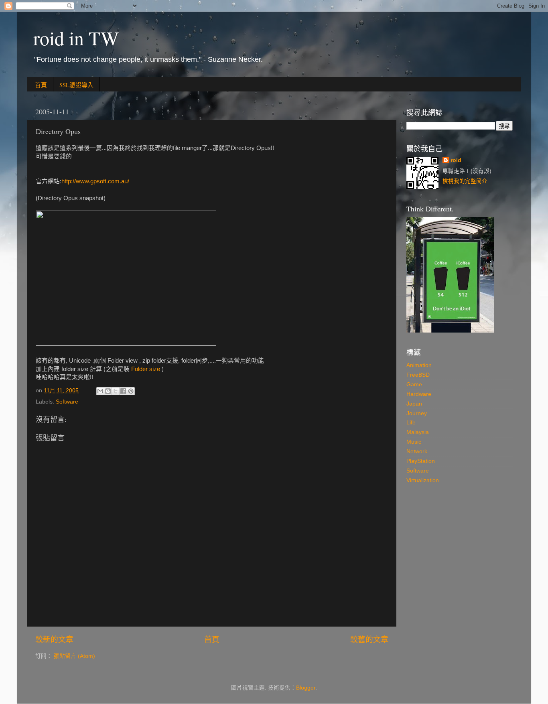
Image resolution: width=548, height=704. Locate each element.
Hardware (418, 394)
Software (67, 402)
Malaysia (417, 432)
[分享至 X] (116, 391)
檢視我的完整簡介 (464, 181)
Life (411, 423)
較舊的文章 (369, 639)
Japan (414, 404)
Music (413, 442)
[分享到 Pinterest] (131, 391)
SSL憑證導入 (76, 85)
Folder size (145, 369)
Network (416, 451)
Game (414, 384)
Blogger (305, 688)
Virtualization (422, 480)
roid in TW (76, 38)
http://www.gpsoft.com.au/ (95, 181)
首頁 (41, 85)
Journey (416, 413)
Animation (419, 365)
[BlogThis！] (108, 391)
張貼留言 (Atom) (74, 656)
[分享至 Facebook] (123, 391)
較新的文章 (54, 639)
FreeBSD (418, 375)
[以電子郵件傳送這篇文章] (100, 391)
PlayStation (420, 461)
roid (456, 160)
